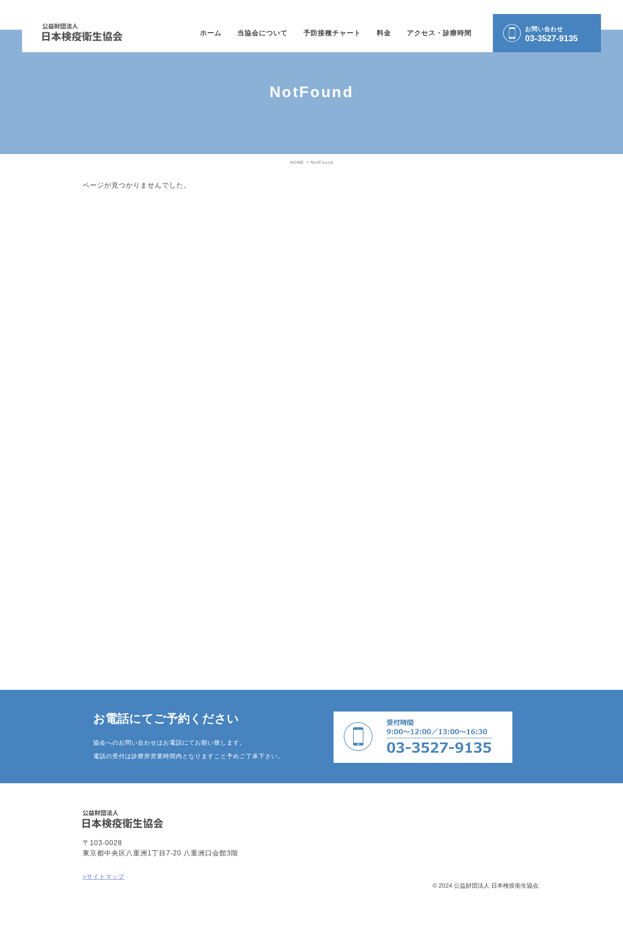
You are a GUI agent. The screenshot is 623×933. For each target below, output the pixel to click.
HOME (297, 162)
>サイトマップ (104, 876)
